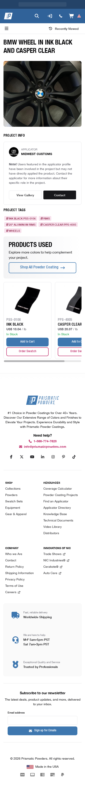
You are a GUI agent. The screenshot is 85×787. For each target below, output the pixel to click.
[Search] (37, 7)
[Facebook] (11, 457)
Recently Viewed (67, 20)
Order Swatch (27, 342)
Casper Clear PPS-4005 (59, 216)
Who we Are (13, 554)
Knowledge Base (55, 514)
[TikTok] (74, 457)
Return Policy (14, 567)
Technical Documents (58, 520)
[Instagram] (53, 457)
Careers (10, 592)
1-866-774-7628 (45, 441)
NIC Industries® (54, 560)
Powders (11, 495)
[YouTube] (32, 457)
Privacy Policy (15, 579)
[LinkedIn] (42, 457)
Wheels (14, 222)
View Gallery (25, 186)
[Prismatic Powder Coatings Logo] (8, 7)
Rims (46, 209)
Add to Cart (27, 333)
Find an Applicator (55, 501)
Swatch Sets (14, 501)
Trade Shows (52, 554)
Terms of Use (14, 586)
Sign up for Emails (45, 730)
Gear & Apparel (16, 514)
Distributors (51, 533)
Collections (12, 489)
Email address (16, 712)
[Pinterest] (63, 457)
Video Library (52, 527)
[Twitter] (21, 457)
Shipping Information (19, 573)
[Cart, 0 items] (75, 7)
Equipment (12, 508)
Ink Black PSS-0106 (22, 209)
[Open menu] (6, 20)
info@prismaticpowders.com (45, 446)
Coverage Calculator (57, 489)
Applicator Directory (57, 508)
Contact (59, 186)
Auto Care (50, 573)
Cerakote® (50, 567)
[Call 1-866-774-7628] (61, 7)
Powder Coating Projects (60, 495)
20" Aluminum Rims (22, 216)
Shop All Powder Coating (39, 259)
